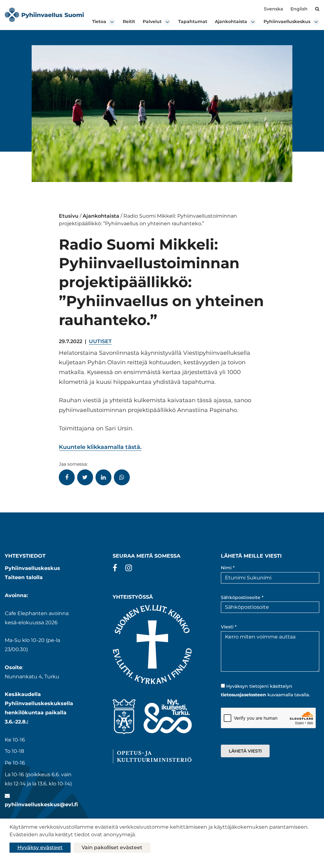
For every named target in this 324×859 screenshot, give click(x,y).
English (299, 9)
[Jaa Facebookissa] (67, 477)
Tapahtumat (192, 21)
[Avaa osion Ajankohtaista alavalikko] (253, 22)
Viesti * (229, 627)
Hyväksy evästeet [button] (40, 847)
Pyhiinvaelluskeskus (287, 21)
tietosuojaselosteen (243, 695)
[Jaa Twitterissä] (85, 477)
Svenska (273, 9)
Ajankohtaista (231, 21)
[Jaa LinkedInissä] (103, 477)
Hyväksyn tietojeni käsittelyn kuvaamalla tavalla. (265, 690)
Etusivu (68, 216)
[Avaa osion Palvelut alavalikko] (167, 22)
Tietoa (99, 21)
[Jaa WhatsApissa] (122, 477)
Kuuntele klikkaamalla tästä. (100, 447)
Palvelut (152, 21)
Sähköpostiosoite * (242, 597)
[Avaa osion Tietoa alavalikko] (112, 22)
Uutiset (100, 341)
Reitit (129, 21)
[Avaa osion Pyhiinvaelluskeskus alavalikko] (316, 22)
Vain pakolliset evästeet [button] (112, 847)
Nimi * (228, 568)
